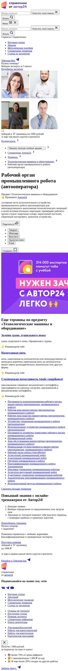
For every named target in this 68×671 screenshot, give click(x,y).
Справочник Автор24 (20, 152)
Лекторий (13, 597)
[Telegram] (8, 589)
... (26, 148)
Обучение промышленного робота (26, 461)
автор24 (8, 575)
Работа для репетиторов (20, 633)
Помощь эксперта (17, 616)
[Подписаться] (18, 141)
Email (11, 243)
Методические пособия (20, 48)
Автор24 (22, 197)
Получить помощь (11, 542)
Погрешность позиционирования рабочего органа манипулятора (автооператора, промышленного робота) (35, 404)
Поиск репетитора (17, 622)
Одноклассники (16, 240)
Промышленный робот (20, 438)
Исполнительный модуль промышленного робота (34, 483)
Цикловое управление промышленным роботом (34, 469)
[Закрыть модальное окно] (4, 642)
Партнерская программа (21, 636)
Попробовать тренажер (13, 523)
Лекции (12, 45)
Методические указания (21, 600)
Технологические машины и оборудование (31, 161)
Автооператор (15, 466)
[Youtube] (12, 589)
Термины (13, 157)
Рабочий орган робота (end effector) (27, 452)
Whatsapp (13, 233)
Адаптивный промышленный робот (27, 458)
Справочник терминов (20, 50)
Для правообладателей (20, 627)
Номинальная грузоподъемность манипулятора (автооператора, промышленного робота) (33, 448)
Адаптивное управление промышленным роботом (35, 475)
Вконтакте (14, 237)
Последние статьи (17, 613)
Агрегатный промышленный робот (27, 455)
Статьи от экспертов (19, 53)
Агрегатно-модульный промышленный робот (32, 472)
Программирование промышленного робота (32, 463)
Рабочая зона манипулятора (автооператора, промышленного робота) (31, 411)
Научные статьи (16, 42)
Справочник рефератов (20, 619)
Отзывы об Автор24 (18, 611)
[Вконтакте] (3, 589)
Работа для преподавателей (22, 630)
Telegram (13, 230)
